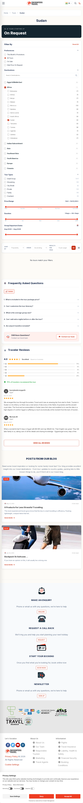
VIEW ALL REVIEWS (41, 443)
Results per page (52, 248)
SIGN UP (42, 696)
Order (28, 248)
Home (6, 13)
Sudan (10, 291)
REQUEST (41, 640)
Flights (64, 742)
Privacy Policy (11, 756)
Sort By (6, 248)
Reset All (76, 44)
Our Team (39, 747)
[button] (41, 400)
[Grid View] (74, 248)
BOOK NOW (41, 668)
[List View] (79, 248)
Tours (14, 13)
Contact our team (68, 337)
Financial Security (69, 758)
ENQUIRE (41, 612)
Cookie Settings (12, 764)
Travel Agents (41, 762)
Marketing (40, 758)
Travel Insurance (68, 747)
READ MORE (8, 518)
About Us (39, 742)
